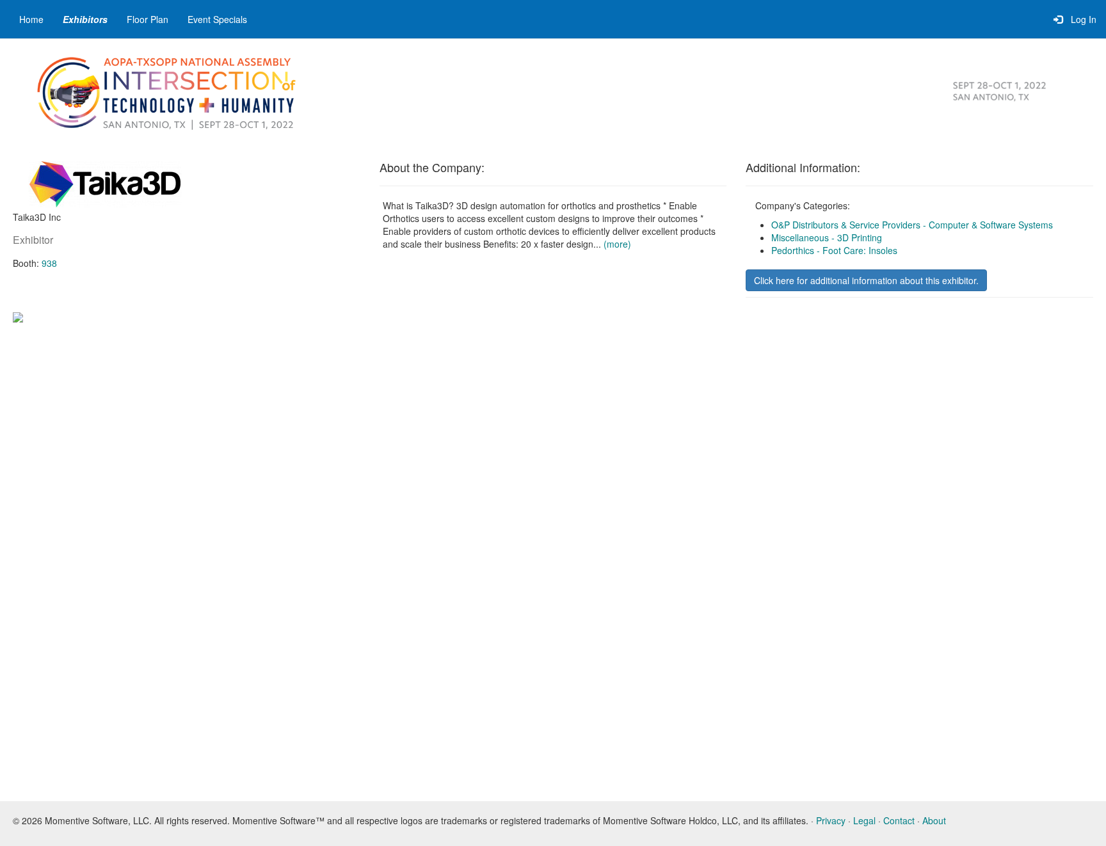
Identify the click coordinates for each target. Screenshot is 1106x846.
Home (31, 19)
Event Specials (217, 19)
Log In (1081, 19)
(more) (617, 243)
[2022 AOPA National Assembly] (173, 91)
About (934, 820)
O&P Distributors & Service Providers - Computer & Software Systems (912, 224)
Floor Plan (147, 19)
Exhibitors (85, 19)
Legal (864, 820)
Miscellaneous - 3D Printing (826, 237)
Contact (899, 820)
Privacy (831, 820)
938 (49, 263)
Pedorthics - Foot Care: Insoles (834, 250)
